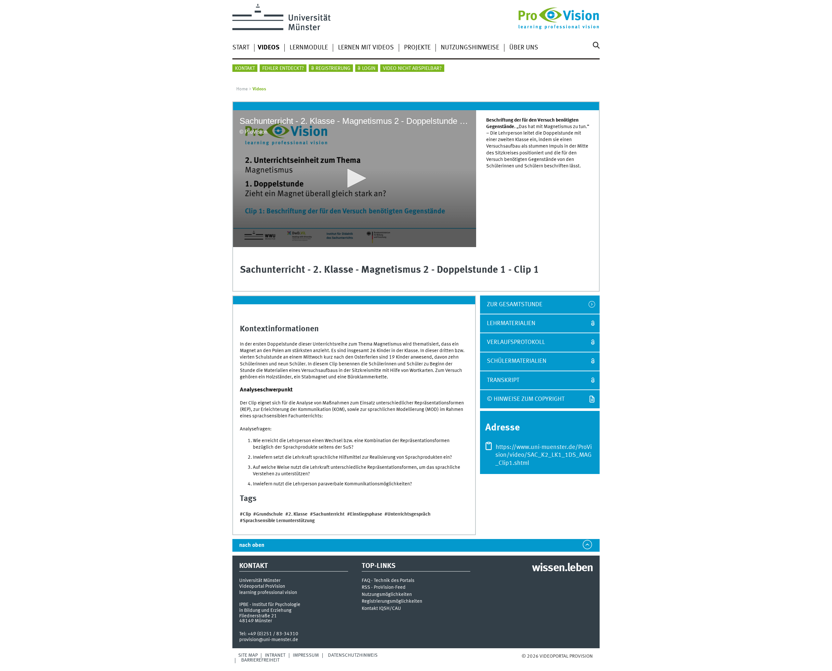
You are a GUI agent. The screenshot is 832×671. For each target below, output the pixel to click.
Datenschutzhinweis (353, 655)
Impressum (306, 655)
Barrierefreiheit (260, 660)
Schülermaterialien (516, 361)
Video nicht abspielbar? (412, 68)
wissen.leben (562, 568)
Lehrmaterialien (511, 323)
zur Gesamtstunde (514, 305)
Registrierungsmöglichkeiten (392, 601)
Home (242, 89)
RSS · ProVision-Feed (384, 587)
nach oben (251, 545)
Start (240, 48)
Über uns (523, 48)
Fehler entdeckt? (283, 68)
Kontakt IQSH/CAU (381, 608)
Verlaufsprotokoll (516, 342)
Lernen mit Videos (366, 48)
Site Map (248, 655)
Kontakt (245, 68)
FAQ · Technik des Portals (388, 580)
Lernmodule (309, 48)
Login (368, 68)
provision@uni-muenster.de (268, 639)
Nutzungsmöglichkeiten (387, 594)
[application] (354, 178)
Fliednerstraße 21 (258, 616)
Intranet (275, 655)
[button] (354, 178)
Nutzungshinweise (470, 48)
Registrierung (333, 68)
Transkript (503, 380)
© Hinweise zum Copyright (526, 399)
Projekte (417, 48)
